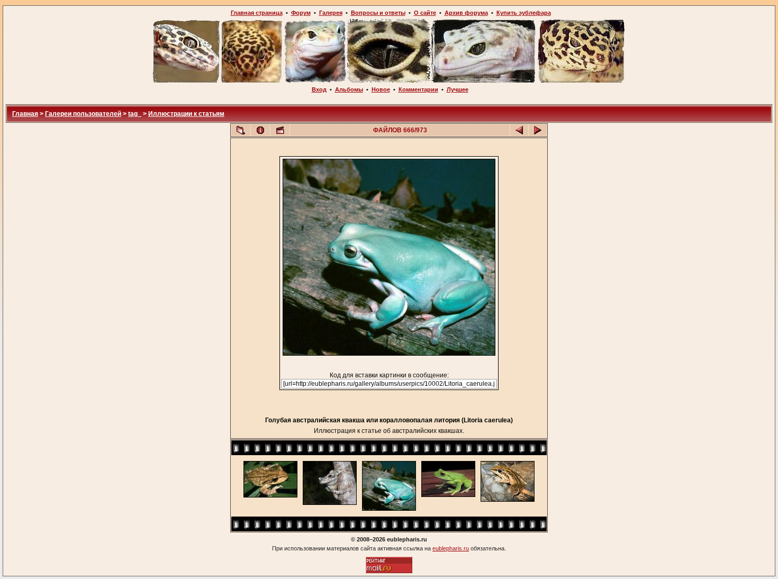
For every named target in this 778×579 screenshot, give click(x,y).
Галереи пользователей (83, 113)
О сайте (425, 13)
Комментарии (418, 89)
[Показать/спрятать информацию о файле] (260, 130)
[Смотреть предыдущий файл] (519, 130)
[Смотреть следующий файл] (538, 130)
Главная (25, 113)
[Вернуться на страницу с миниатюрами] (240, 130)
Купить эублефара (523, 13)
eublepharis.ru (450, 548)
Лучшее (457, 89)
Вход (319, 89)
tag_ (134, 113)
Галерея (330, 13)
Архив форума (466, 13)
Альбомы (349, 89)
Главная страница (257, 13)
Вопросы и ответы (378, 13)
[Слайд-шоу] (280, 130)
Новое (381, 89)
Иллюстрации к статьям (186, 113)
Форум (301, 13)
